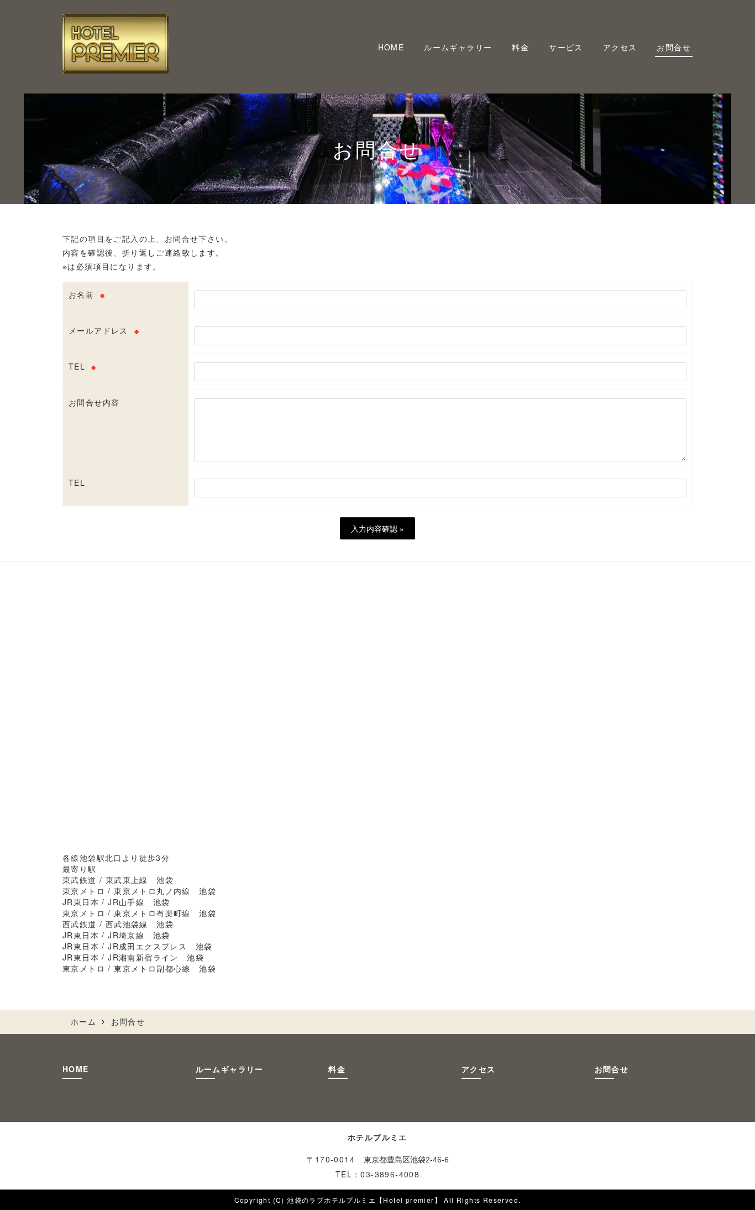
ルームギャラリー (458, 47)
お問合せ (674, 47)
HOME (391, 47)
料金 (520, 47)
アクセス (620, 47)
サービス (566, 47)
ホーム (83, 1021)
